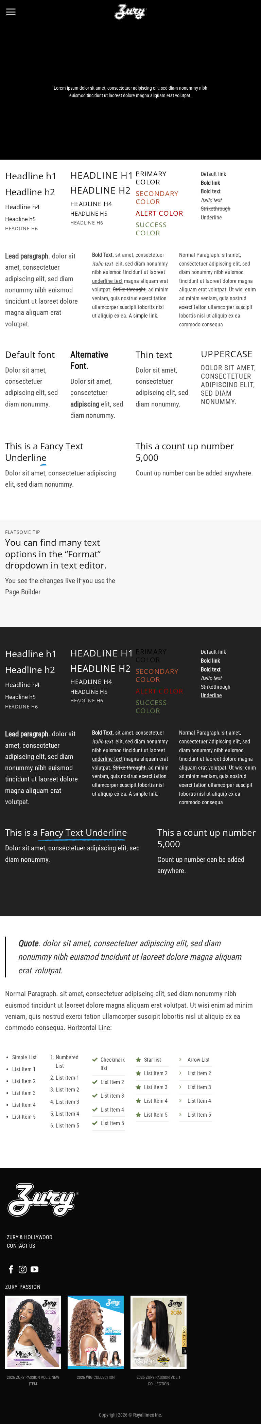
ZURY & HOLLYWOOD (29, 1237)
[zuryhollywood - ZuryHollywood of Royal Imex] (130, 11)
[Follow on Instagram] (23, 1270)
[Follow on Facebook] (11, 1270)
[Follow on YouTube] (34, 1270)
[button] (10, 12)
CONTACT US (21, 1246)
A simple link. (143, 315)
